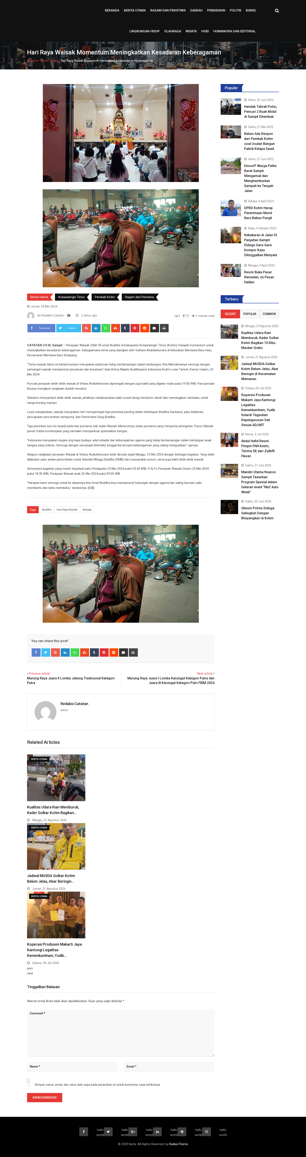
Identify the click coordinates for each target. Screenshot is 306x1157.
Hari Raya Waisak (67, 509)
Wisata (191, 31)
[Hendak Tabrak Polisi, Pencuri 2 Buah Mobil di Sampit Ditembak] (231, 106)
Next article (205, 673)
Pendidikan (216, 10)
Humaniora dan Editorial (234, 31)
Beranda (112, 10)
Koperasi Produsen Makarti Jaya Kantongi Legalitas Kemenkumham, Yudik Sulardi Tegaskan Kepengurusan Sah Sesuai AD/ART (258, 410)
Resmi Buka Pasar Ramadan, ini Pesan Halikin (259, 277)
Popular (249, 314)
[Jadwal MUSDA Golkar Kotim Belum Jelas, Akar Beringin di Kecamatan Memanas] (229, 363)
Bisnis (251, 10)
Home (34, 60)
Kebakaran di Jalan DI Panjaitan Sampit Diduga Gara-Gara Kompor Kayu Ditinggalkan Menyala (260, 245)
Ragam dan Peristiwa (168, 10)
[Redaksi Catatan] (69, 315)
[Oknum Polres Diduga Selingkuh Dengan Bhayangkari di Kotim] (229, 507)
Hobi (205, 31)
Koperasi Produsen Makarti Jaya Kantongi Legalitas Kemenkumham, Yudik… (54, 950)
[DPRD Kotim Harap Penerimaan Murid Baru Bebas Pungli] (231, 208)
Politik (235, 10)
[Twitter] (45, 652)
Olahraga (172, 31)
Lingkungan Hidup (144, 31)
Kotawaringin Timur (71, 297)
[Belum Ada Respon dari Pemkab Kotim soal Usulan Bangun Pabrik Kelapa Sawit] (231, 131)
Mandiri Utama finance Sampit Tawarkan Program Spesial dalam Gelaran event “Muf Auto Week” (260, 482)
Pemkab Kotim (105, 297)
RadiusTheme (178, 1144)
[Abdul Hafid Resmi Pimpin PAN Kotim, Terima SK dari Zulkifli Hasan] (229, 440)
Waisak (87, 509)
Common (269, 314)
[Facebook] (36, 652)
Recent (230, 314)
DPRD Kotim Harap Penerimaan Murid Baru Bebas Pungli (258, 213)
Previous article (39, 673)
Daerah (196, 10)
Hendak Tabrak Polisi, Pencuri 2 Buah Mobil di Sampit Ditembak (260, 112)
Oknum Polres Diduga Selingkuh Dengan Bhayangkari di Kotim (257, 513)
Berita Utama (135, 10)
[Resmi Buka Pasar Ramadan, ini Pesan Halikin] (231, 270)
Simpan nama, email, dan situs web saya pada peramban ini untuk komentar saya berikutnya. (98, 1085)
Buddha (46, 509)
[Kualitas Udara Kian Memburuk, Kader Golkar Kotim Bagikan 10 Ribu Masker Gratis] (229, 332)
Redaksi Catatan (74, 703)
